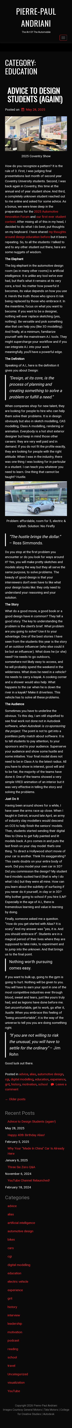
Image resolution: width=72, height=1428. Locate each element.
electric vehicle (18, 1281)
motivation (29, 1084)
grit (7, 1084)
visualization (16, 1382)
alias (33, 1074)
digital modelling (22, 1079)
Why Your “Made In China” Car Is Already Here (36, 1150)
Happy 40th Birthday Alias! (26, 1135)
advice (23, 1074)
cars (11, 1248)
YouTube (14, 1391)
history (16, 1084)
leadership (15, 1324)
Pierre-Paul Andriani (36, 17)
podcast (13, 1340)
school (43, 1084)
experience (57, 1079)
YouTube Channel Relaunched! (29, 1180)
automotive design (50, 1074)
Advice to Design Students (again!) (35, 94)
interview (14, 1315)
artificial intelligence (21, 1223)
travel (11, 1366)
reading (13, 1349)
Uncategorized (18, 1374)
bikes (11, 1239)
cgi (7, 1079)
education (42, 1079)
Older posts (15, 1099)
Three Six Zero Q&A (21, 1167)
